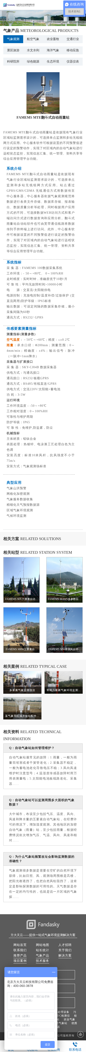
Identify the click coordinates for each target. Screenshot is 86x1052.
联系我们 (20, 950)
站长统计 (42, 950)
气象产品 (42, 955)
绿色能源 (33, 61)
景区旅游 (13, 50)
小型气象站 (60, 1023)
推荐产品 (20, 955)
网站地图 (42, 945)
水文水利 (33, 50)
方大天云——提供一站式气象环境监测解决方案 (43, 935)
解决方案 (65, 955)
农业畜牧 (53, 39)
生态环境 (53, 61)
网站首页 (20, 945)
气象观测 (13, 39)
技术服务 (42, 960)
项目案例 (20, 960)
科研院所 (13, 61)
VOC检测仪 (62, 1015)
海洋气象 (53, 50)
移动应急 (73, 50)
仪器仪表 (73, 61)
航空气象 (33, 39)
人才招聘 (65, 945)
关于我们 (65, 950)
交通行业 (73, 39)
